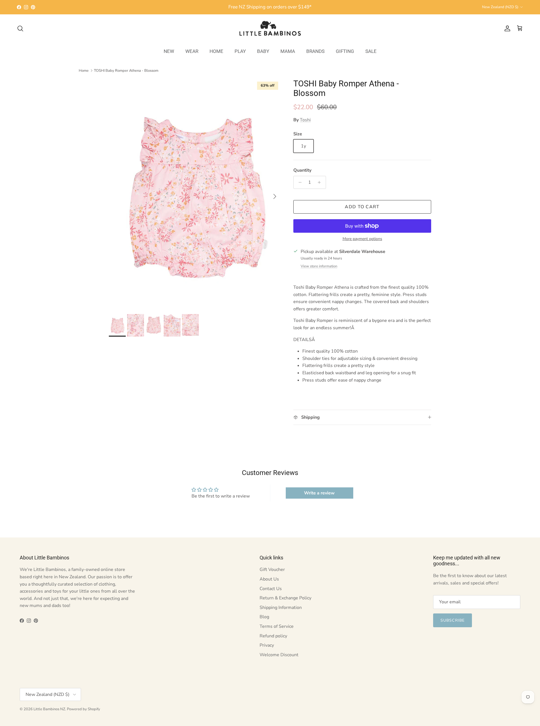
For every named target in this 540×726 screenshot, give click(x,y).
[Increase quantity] (321, 182)
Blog (264, 617)
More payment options (362, 239)
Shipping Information (281, 607)
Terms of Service (277, 626)
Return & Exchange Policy (285, 598)
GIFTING (345, 51)
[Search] (20, 28)
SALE (371, 51)
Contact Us (271, 589)
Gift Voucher (272, 569)
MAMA (287, 51)
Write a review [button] (319, 493)
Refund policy (273, 636)
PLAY (240, 51)
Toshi (305, 120)
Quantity (302, 170)
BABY (263, 51)
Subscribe (452, 620)
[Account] (506, 28)
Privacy (267, 645)
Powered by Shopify (83, 709)
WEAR (191, 51)
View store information (319, 266)
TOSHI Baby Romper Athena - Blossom (126, 70)
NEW (169, 51)
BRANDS (315, 51)
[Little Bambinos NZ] (270, 28)
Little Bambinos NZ (49, 709)
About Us (269, 579)
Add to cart (362, 207)
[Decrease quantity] (298, 182)
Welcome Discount (279, 655)
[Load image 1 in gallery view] (195, 193)
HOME (216, 51)
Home (84, 70)
